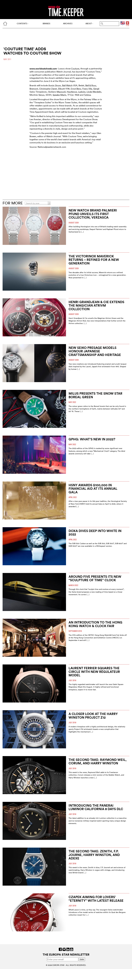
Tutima (87, 94)
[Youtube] (71, 949)
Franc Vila (87, 88)
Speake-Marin (59, 94)
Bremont (34, 88)
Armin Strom (54, 85)
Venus (41, 94)
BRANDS (46, 23)
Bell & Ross (90, 85)
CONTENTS (22, 23)
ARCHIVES (67, 23)
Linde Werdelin (94, 91)
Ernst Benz (76, 88)
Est (71, 94)
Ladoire (81, 91)
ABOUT (88, 23)
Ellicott (61, 88)
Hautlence (72, 91)
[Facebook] (60, 949)
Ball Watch (67, 85)
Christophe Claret (48, 88)
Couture (75, 68)
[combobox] (38, 203)
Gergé (96, 88)
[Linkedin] (67, 949)
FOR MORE (13, 203)
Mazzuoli (61, 91)
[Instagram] (64, 949)
